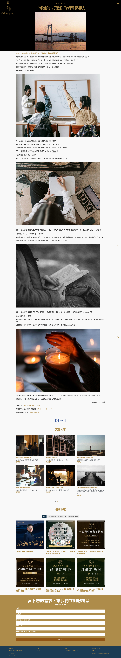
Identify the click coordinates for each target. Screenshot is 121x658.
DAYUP (94, 650)
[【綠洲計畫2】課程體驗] (30, 534)
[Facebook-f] (118, 291)
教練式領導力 (33, 53)
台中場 (45, 409)
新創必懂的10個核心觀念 (23, 487)
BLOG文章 (25, 53)
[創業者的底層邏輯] (60, 445)
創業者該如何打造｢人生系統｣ (85, 457)
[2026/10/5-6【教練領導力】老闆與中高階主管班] (30, 572)
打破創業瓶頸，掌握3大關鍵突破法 (87, 487)
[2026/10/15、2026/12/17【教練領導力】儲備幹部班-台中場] (91, 572)
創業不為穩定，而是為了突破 (54, 487)
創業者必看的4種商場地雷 (23, 457)
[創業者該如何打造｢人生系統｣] (91, 445)
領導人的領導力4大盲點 (31, 406)
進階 (50, 409)
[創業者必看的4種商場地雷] (30, 445)
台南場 (38, 409)
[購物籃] (118, 245)
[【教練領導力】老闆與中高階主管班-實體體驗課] (91, 534)
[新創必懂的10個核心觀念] (30, 475)
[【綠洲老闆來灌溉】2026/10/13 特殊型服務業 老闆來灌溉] (60, 534)
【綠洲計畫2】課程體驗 (24, 551)
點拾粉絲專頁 (34, 412)
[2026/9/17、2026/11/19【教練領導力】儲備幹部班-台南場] (60, 572)
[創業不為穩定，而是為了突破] (60, 475)
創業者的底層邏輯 (51, 457)
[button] (60, 420)
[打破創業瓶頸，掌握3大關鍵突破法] (91, 475)
